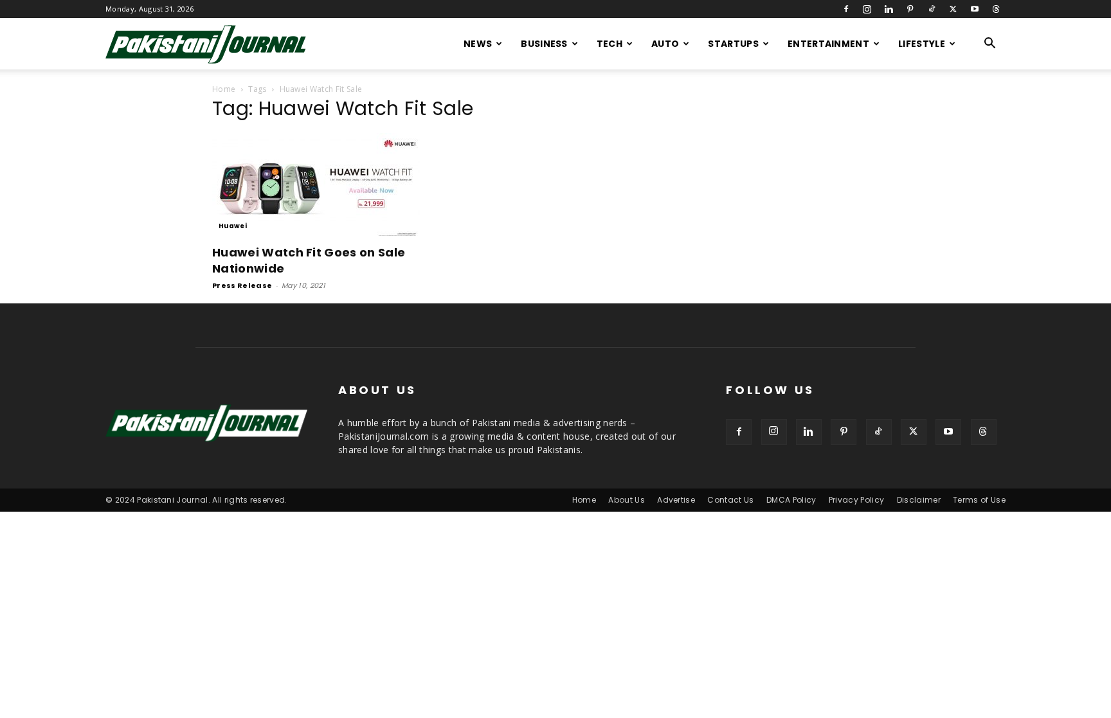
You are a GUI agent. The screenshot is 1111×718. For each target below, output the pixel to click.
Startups (733, 43)
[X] (952, 9)
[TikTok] (931, 9)
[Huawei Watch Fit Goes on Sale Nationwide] (316, 184)
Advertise (676, 499)
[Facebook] (846, 9)
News (478, 43)
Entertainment (828, 43)
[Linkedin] (888, 9)
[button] (990, 45)
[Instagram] (867, 9)
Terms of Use (979, 499)
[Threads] (996, 9)
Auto (665, 43)
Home (223, 89)
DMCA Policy (791, 499)
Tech (609, 43)
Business (544, 43)
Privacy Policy (856, 499)
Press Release (242, 285)
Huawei (233, 226)
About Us (626, 499)
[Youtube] (974, 9)
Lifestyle (921, 43)
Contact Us (730, 499)
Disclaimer (919, 499)
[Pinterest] (910, 9)
